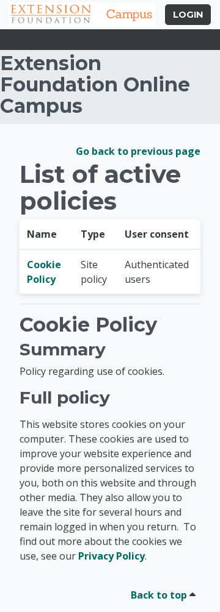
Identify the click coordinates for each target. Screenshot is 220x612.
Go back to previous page (138, 151)
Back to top (160, 595)
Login (188, 14)
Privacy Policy (111, 556)
